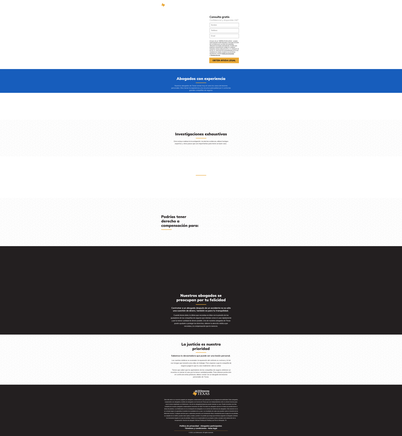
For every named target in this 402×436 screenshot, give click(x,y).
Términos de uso (215, 55)
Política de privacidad (228, 53)
